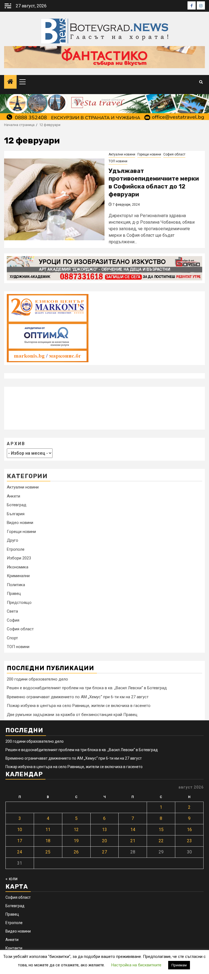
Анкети (13, 496)
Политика (16, 584)
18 (47, 840)
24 (19, 852)
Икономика (17, 567)
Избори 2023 (19, 558)
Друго (12, 540)
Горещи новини (149, 154)
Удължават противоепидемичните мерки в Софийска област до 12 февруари (154, 182)
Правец (14, 593)
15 (161, 829)
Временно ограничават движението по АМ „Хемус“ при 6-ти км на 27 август (78, 696)
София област (174, 154)
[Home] (10, 82)
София (13, 620)
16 (189, 829)
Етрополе (15, 549)
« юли (11, 878)
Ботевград (16, 504)
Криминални (18, 575)
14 (132, 829)
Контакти (13, 948)
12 (76, 829)
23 (189, 840)
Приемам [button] (179, 965)
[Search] (201, 82)
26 (76, 852)
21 (132, 840)
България (15, 513)
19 (76, 840)
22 (161, 840)
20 (104, 840)
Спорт (12, 638)
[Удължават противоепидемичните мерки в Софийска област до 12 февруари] (54, 199)
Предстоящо (19, 602)
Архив (16, 443)
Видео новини (20, 522)
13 (104, 829)
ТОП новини (118, 161)
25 (47, 852)
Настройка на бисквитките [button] (136, 965)
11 (47, 829)
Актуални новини (122, 154)
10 (19, 829)
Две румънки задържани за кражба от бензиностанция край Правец (72, 714)
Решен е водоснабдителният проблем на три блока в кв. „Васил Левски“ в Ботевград (87, 687)
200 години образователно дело (37, 679)
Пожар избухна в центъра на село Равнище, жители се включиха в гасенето (78, 705)
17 (19, 840)
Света (12, 611)
